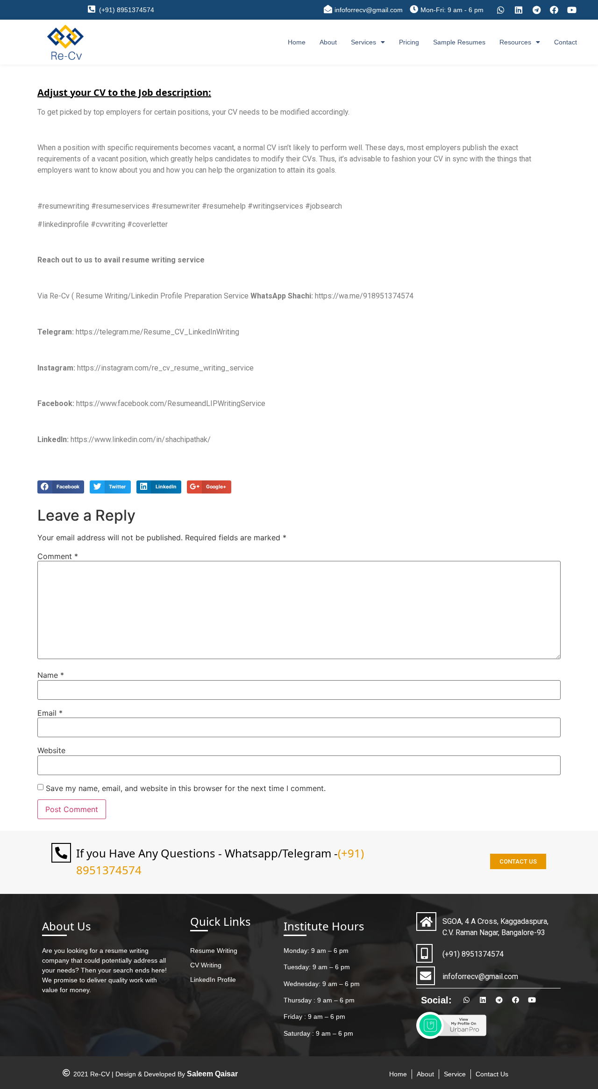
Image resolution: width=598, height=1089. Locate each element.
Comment (57, 556)
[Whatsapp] (501, 10)
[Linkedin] (518, 10)
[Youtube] (572, 10)
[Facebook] (554, 10)
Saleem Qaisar (212, 1074)
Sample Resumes (459, 42)
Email (50, 713)
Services (363, 42)
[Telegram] (536, 10)
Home (297, 42)
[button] (518, 861)
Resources (515, 42)
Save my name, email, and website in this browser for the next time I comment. (186, 788)
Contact (565, 42)
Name (50, 675)
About (328, 42)
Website (51, 750)
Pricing (409, 42)
